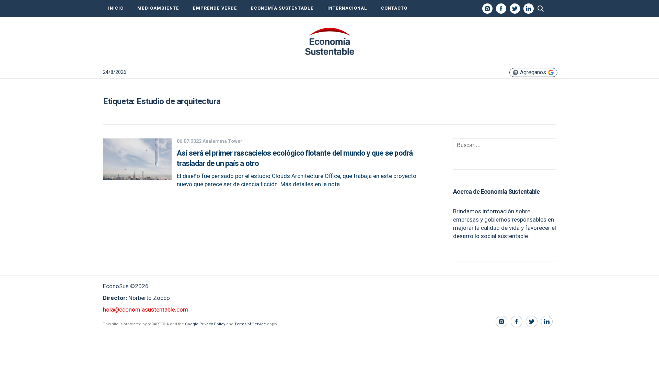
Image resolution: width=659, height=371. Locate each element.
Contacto (394, 8)
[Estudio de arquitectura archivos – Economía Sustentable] (329, 41)
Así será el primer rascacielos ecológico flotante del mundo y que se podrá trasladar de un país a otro (295, 158)
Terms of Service (250, 324)
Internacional (347, 8)
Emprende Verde (215, 8)
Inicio (116, 8)
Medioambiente (158, 8)
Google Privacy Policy (205, 324)
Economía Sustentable (282, 8)
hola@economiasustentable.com (145, 309)
